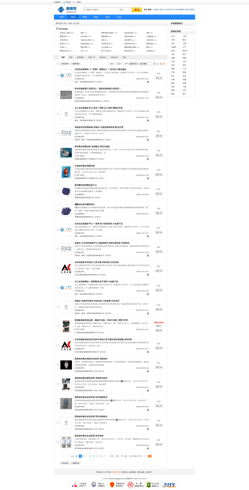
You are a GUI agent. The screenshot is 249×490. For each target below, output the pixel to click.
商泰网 (128, 479)
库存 (124, 57)
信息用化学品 (129, 44)
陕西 (173, 83)
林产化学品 (105, 51)
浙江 (184, 54)
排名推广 (149, 472)
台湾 (184, 90)
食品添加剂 (128, 33)
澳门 (184, 94)
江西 (173, 61)
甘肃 (184, 83)
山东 (184, 61)
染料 (82, 33)
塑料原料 (84, 47)
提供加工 (103, 57)
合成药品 (149, 51)
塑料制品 (149, 44)
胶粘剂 (62, 44)
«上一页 (74, 456)
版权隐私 (132, 472)
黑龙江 (185, 51)
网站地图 (140, 472)
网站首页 (99, 472)
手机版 (68, 2)
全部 (63, 57)
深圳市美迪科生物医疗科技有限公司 (88, 101)
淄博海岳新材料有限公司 (84, 198)
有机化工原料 (65, 33)
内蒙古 (173, 47)
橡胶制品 (104, 36)
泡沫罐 (156, 9)
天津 (173, 40)
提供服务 (80, 57)
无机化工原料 (86, 40)
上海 (184, 36)
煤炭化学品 (128, 51)
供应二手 (91, 57)
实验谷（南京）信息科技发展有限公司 (89, 140)
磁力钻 (162, 9)
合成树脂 (149, 36)
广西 (173, 72)
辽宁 (184, 47)
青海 (173, 87)
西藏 (184, 79)
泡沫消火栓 (170, 9)
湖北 (184, 65)
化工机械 (104, 47)
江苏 (173, 54)
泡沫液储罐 (179, 9)
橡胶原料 (63, 36)
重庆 (184, 40)
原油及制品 (85, 44)
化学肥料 (127, 40)
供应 (70, 23)
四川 (173, 76)
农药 (103, 40)
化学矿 (62, 47)
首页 (65, 23)
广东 (184, 69)
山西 (184, 43)
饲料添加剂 (128, 36)
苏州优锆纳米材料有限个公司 (86, 371)
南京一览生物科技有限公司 (85, 82)
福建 (184, 58)
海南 (184, 72)
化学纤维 (63, 40)
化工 (82, 51)
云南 (173, 79)
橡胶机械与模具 (130, 47)
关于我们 (108, 472)
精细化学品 (64, 51)
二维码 (78, 2)
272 (112, 456)
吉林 (173, 51)
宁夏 (184, 87)
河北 (173, 43)
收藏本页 (57, 2)
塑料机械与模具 (107, 33)
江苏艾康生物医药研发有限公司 (87, 275)
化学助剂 (84, 36)
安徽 (173, 58)
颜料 (148, 47)
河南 (173, 65)
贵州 (184, 76)
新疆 (173, 90)
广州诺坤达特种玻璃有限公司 (86, 333)
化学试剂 (149, 40)
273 (117, 456)
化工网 (76, 23)
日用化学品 (105, 44)
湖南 (173, 69)
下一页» (124, 456)
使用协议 (124, 472)
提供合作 (114, 57)
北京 (173, 36)
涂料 (148, 33)
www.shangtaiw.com (117, 479)
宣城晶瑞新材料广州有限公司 (86, 159)
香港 (173, 94)
